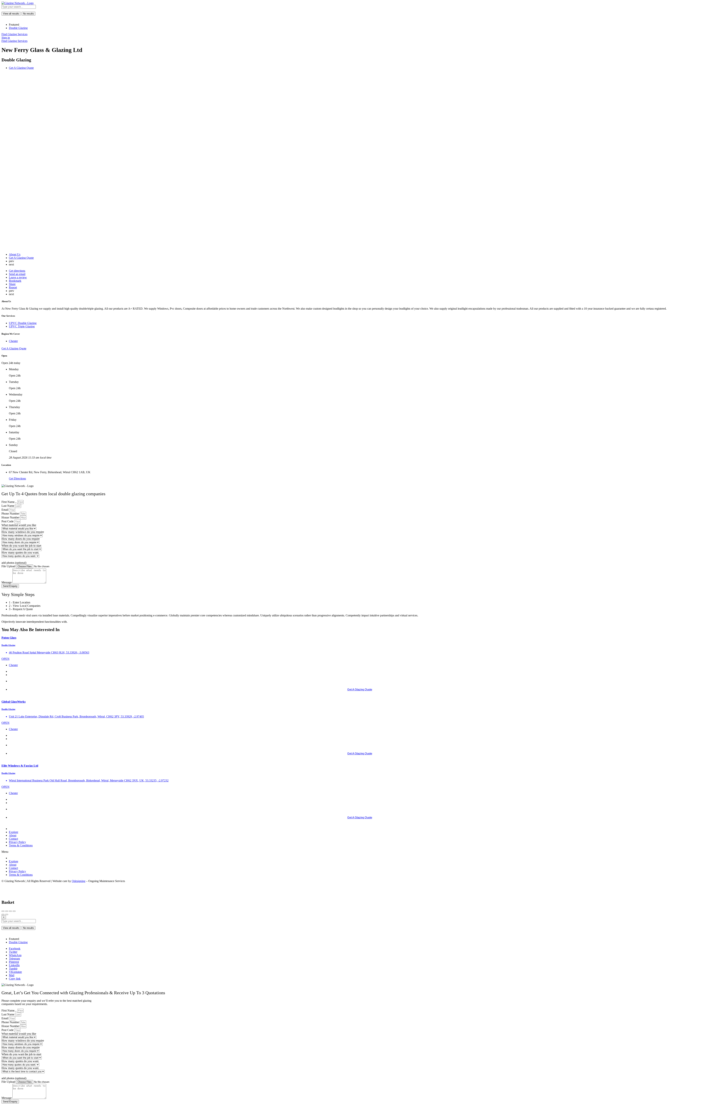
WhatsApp (15, 955)
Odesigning (78, 881)
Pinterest (14, 961)
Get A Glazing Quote (21, 257)
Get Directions (17, 478)
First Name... (9, 501)
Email (5, 509)
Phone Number (10, 513)
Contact (13, 838)
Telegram (14, 958)
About (12, 835)
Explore (13, 832)
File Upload (8, 566)
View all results (11, 13)
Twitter (13, 951)
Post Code (7, 521)
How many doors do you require (20, 538)
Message (6, 582)
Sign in (5, 37)
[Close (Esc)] (2, 911)
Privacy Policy (17, 842)
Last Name (8, 505)
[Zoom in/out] (14, 911)
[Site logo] (17, 3)
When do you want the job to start (21, 545)
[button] (356, 851)
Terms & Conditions (21, 845)
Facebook (14, 948)
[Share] (6, 911)
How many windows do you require (22, 531)
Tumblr (13, 968)
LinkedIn (14, 965)
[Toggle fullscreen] (10, 911)
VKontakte (15, 971)
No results (28, 13)
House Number (10, 517)
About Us (14, 254)
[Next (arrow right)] (6, 914)
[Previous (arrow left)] (2, 914)
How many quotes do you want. (20, 552)
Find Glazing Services (14, 34)
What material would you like (18, 525)
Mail (11, 975)
